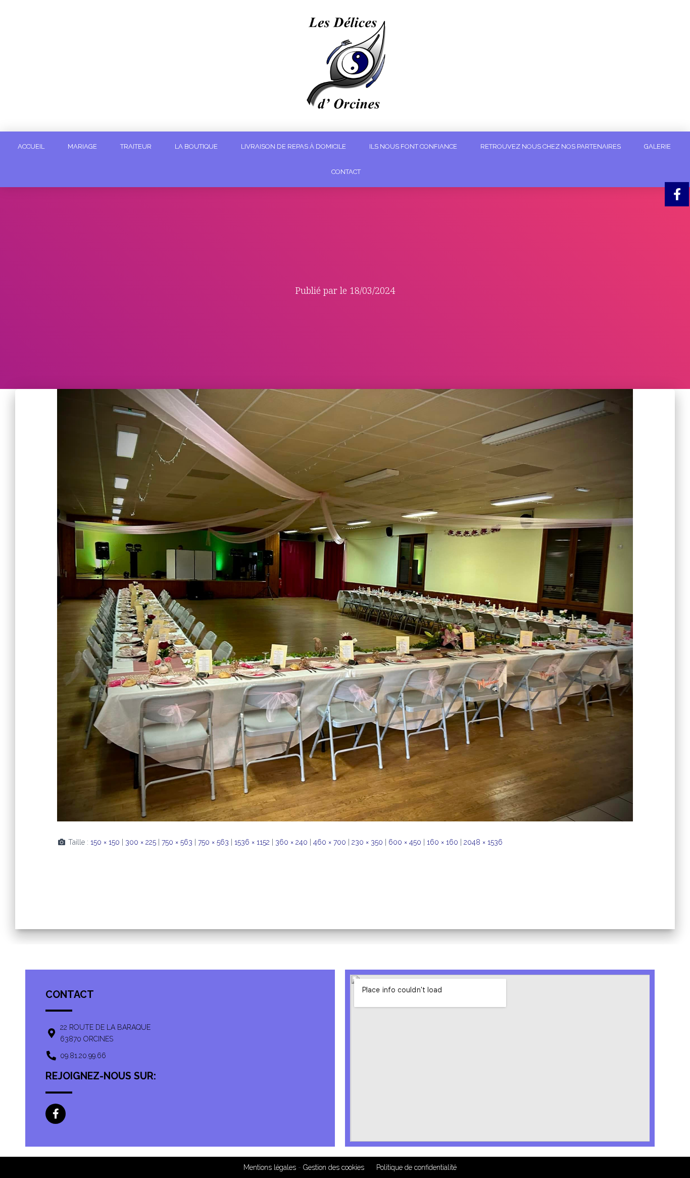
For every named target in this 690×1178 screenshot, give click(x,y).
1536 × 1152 (252, 842)
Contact (346, 172)
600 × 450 (404, 842)
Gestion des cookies (333, 1167)
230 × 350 (367, 842)
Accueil (31, 146)
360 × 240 (291, 842)
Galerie (657, 146)
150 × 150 (105, 842)
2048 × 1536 (483, 842)
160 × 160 (442, 842)
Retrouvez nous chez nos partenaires (550, 146)
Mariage (82, 146)
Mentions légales (269, 1167)
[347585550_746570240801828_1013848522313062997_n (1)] (345, 604)
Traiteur (136, 146)
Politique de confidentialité (416, 1167)
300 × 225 (140, 842)
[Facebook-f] (55, 1114)
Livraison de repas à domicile (293, 146)
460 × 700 (329, 842)
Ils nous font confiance (413, 146)
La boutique (196, 146)
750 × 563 (177, 842)
